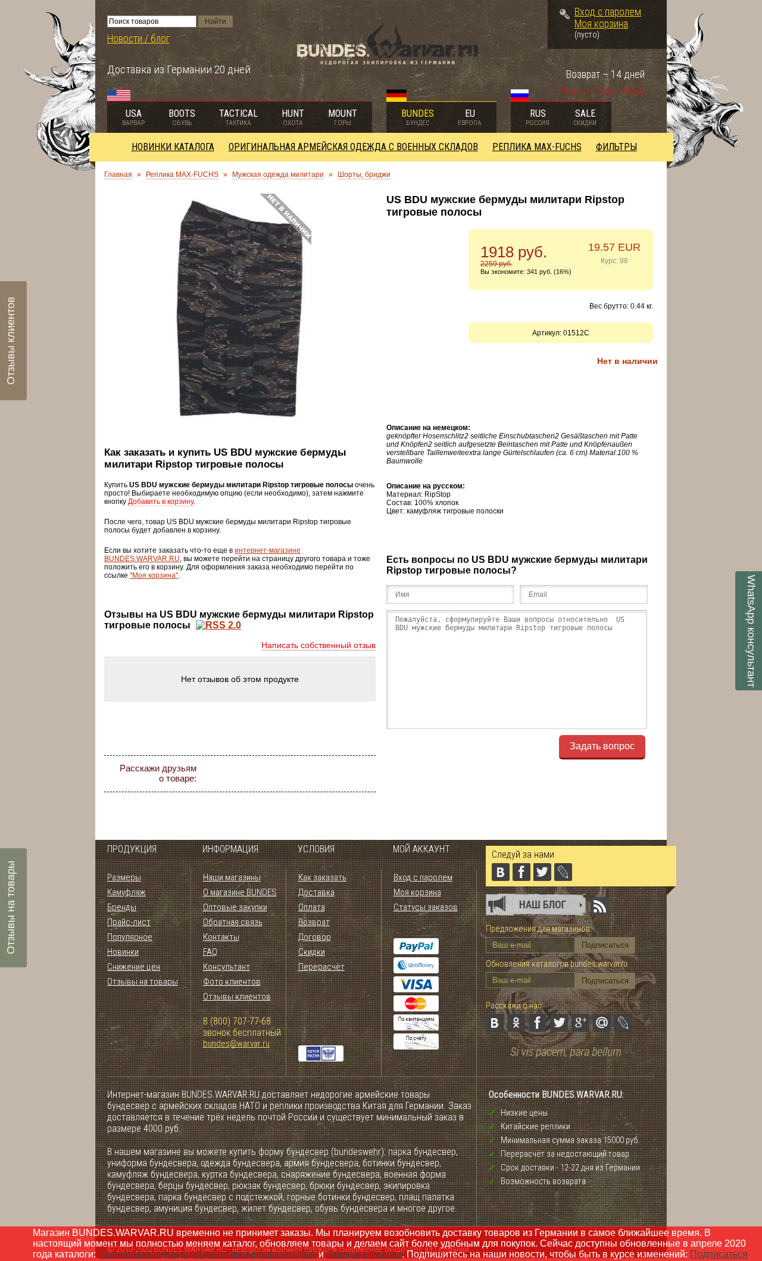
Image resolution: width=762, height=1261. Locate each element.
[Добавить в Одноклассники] (256, 774)
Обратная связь (233, 922)
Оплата (311, 907)
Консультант (226, 966)
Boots (181, 117)
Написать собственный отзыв (318, 645)
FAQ (210, 951)
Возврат (314, 922)
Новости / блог (138, 39)
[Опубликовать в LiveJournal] (363, 774)
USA (133, 117)
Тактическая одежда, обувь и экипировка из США (207, 1254)
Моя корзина (601, 24)
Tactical (238, 117)
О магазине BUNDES (240, 892)
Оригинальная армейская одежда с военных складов (353, 146)
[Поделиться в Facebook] (277, 774)
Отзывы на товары (142, 981)
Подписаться (719, 1254)
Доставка (316, 892)
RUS (537, 117)
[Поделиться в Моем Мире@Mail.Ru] (342, 774)
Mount (342, 117)
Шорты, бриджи (364, 174)
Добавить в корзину (160, 501)
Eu (470, 117)
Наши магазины (232, 877)
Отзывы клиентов (237, 996)
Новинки (123, 951)
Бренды (121, 907)
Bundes (417, 117)
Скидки (311, 951)
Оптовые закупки (235, 907)
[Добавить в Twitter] (299, 774)
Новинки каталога (173, 146)
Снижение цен (133, 966)
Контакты (221, 937)
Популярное (129, 937)
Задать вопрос (602, 746)
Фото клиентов (232, 981)
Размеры (124, 877)
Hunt (293, 117)
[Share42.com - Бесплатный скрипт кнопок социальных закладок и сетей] (309, 795)
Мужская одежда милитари (278, 174)
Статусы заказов (426, 907)
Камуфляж (126, 892)
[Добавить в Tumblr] (288, 795)
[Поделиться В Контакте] (234, 774)
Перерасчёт (321, 966)
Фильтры (616, 146)
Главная (118, 174)
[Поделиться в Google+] (320, 774)
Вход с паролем (607, 12)
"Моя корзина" (154, 575)
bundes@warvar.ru (236, 1043)
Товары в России (364, 1254)
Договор (314, 937)
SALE (585, 117)
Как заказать (322, 877)
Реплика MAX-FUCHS (537, 146)
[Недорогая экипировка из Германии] (388, 61)
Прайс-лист (129, 922)
